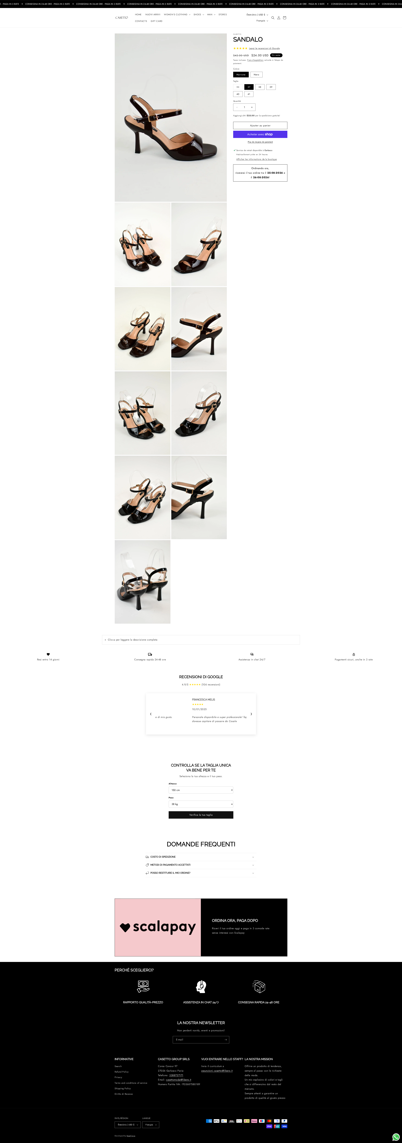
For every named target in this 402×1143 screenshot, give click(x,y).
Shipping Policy (123, 1088)
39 (271, 87)
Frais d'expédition (255, 60)
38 (259, 87)
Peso (171, 797)
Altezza (173, 783)
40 (237, 94)
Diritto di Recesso (124, 1093)
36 (239, 87)
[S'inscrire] (225, 1039)
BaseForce (131, 1136)
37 (249, 87)
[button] (177, 14)
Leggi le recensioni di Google (264, 48)
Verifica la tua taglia (201, 815)
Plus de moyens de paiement (260, 141)
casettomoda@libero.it (178, 1079)
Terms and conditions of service (131, 1082)
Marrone (240, 74)
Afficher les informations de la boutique (256, 159)
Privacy (118, 1077)
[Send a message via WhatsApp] (396, 1137)
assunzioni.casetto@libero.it (217, 1071)
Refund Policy (122, 1071)
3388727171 (176, 1075)
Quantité (237, 101)
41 (249, 94)
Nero (256, 74)
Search (118, 1066)
